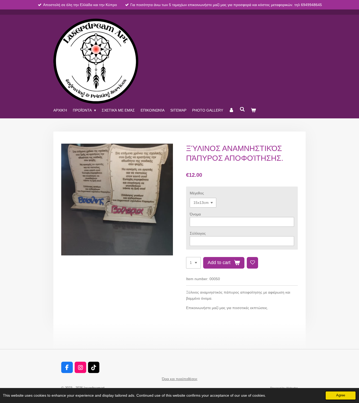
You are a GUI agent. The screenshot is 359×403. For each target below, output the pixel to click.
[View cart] (253, 110)
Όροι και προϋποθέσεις (179, 379)
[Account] (231, 110)
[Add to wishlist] (252, 263)
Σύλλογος (198, 233)
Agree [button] (340, 395)
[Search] (242, 109)
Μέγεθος (197, 193)
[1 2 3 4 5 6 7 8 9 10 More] (193, 263)
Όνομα (195, 214)
